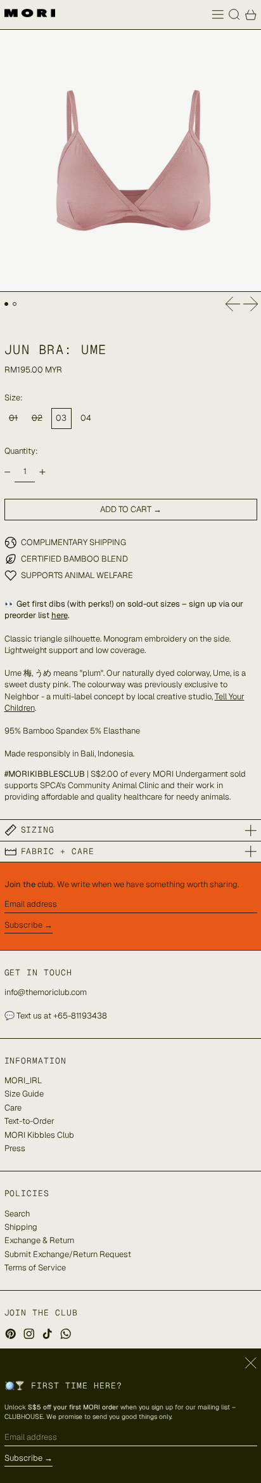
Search (17, 1213)
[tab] (6, 304)
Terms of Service (35, 1267)
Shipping (20, 1227)
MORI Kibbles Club (39, 1135)
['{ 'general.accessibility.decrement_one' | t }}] (7, 472)
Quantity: (21, 450)
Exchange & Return (39, 1240)
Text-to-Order (29, 1121)
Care (13, 1107)
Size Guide (24, 1093)
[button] (234, 14)
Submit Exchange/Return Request (67, 1254)
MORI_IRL (23, 1080)
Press (14, 1148)
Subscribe (23, 924)
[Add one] (42, 472)
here (59, 615)
